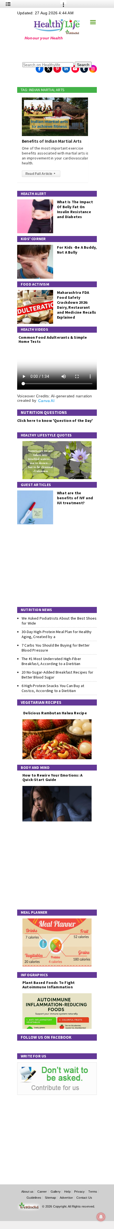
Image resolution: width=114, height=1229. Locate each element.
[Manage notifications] (101, 1216)
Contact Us (84, 1197)
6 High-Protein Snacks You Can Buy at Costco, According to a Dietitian (53, 688)
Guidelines (34, 1197)
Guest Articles (36, 484)
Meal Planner (34, 912)
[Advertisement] (51, 51)
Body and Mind (35, 767)
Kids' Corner (33, 238)
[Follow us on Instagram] (93, 67)
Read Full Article (40, 174)
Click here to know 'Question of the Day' (55, 420)
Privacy (79, 1191)
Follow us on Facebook (46, 1037)
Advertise (66, 1197)
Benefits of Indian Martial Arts (52, 141)
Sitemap (50, 1197)
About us (27, 1191)
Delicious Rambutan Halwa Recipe (54, 713)
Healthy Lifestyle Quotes (46, 435)
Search (83, 65)
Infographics (34, 974)
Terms (92, 1191)
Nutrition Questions (44, 412)
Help (67, 1191)
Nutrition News (36, 609)
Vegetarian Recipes (41, 702)
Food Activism (35, 284)
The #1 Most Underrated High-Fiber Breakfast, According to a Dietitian (51, 661)
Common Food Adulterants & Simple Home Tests (53, 339)
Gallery (56, 1191)
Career (42, 1191)
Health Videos (34, 329)
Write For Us (33, 1056)
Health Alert (33, 193)
